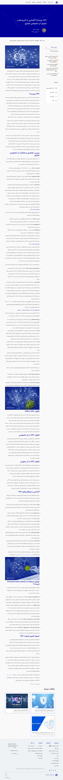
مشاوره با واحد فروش (37, 751)
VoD (58, 756)
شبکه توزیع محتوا (55, 746)
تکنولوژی (37, 40)
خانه (44, 40)
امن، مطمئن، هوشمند (49, 775)
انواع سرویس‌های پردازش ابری (26, 555)
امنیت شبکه (9, 301)
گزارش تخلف (39, 756)
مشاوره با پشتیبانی (38, 748)
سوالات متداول (31, 751)
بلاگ (41, 40)
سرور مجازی (28, 168)
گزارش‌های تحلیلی (55, 763)
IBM (31, 684)
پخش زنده (56, 758)
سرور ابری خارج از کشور (54, 751)
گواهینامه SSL (55, 761)
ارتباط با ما (40, 746)
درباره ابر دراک (31, 746)
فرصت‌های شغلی (38, 753)
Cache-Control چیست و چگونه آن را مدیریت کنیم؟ (43, 733)
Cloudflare (34, 684)
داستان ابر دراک (31, 748)
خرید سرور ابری (10, 675)
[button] (46, 47)
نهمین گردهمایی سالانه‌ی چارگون (21, 710)
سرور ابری (56, 748)
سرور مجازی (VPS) (55, 753)
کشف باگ (40, 758)
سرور (28, 230)
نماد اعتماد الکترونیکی (6, 775)
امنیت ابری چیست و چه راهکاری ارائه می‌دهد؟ (44, 710)
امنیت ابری (56, 765)
